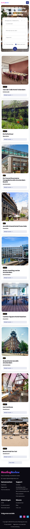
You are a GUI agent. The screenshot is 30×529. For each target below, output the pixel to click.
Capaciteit (9, 37)
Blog (17, 505)
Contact (18, 484)
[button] (27, 2)
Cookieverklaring (15, 526)
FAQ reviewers (19, 493)
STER (2, 503)
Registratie (4, 487)
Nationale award (5, 507)
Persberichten (19, 503)
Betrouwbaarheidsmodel (22, 491)
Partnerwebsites (5, 489)
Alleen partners (21, 44)
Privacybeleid (7, 524)
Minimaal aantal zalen (11, 30)
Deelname (3, 484)
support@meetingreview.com (10, 478)
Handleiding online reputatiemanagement (22, 488)
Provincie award (5, 505)
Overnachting (9, 44)
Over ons (18, 507)
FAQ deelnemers (20, 496)
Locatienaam (9, 23)
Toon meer (11, 462)
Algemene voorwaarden (19, 524)
